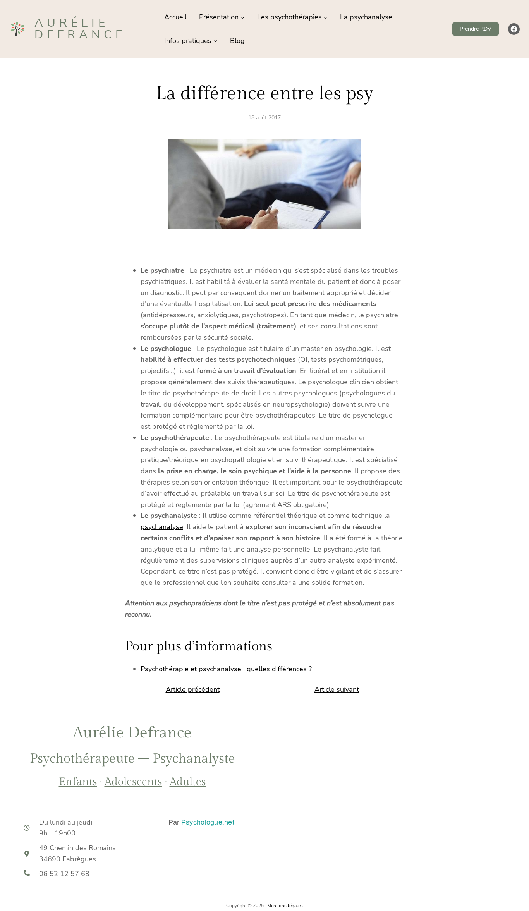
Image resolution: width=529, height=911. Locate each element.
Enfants (78, 781)
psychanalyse (162, 526)
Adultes (188, 781)
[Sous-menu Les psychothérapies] (325, 17)
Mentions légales (285, 905)
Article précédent (193, 689)
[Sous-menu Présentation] (242, 17)
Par (201, 822)
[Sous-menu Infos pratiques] (215, 41)
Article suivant (336, 689)
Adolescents (133, 781)
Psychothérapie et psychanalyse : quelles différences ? (226, 669)
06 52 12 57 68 (64, 873)
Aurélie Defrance (80, 29)
